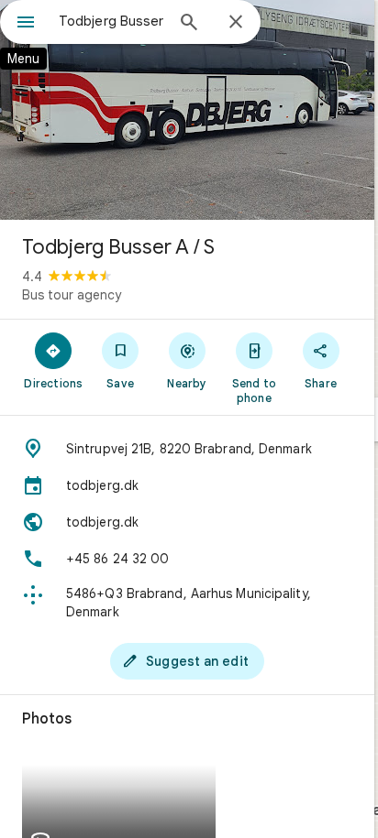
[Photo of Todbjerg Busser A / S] (187, 110)
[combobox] (111, 21)
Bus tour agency (71, 295)
